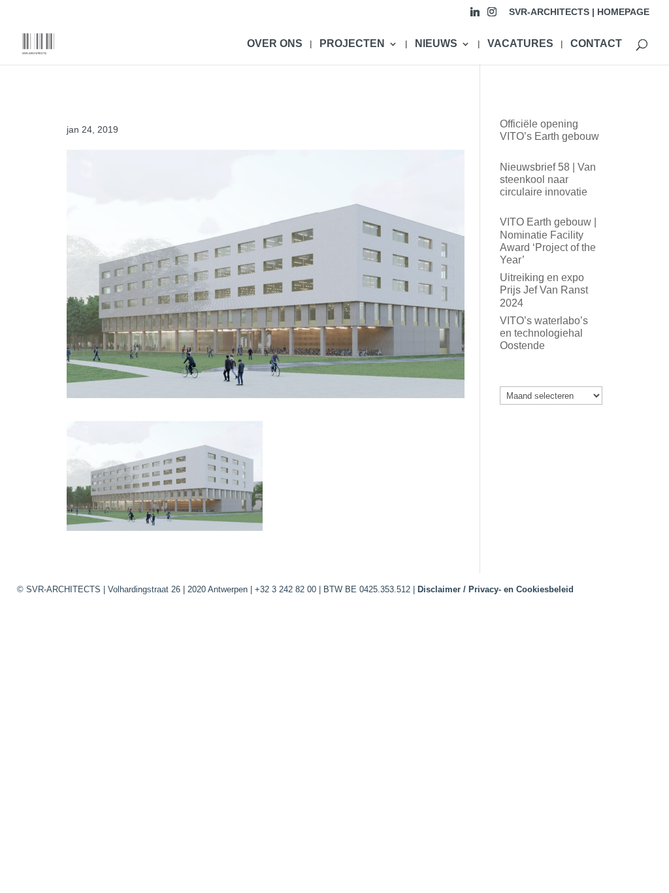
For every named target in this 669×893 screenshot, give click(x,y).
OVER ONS (274, 44)
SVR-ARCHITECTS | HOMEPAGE (579, 12)
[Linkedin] (475, 15)
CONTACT (596, 44)
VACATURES (520, 44)
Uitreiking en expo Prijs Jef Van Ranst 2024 (544, 290)
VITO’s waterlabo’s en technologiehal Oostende (544, 333)
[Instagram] (492, 15)
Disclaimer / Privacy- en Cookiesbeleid (495, 589)
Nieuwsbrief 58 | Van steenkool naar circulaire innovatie (548, 179)
